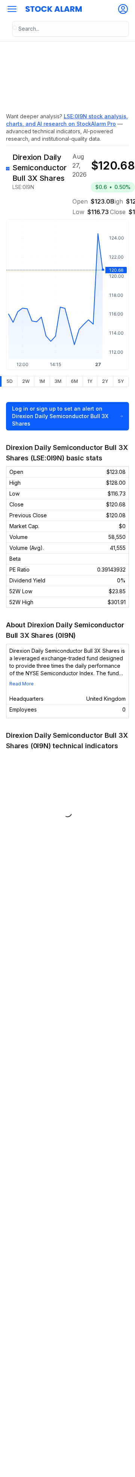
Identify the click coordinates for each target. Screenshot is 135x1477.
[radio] (9, 381)
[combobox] (70, 29)
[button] (12, 9)
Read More (21, 683)
